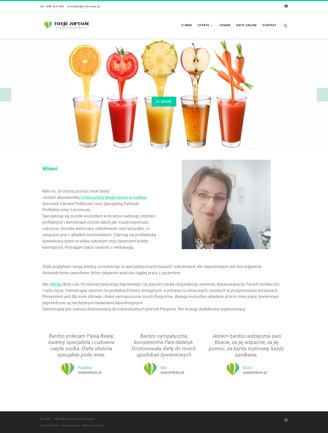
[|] (68, 24)
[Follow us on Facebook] (286, 6)
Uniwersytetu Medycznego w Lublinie (114, 197)
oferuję (55, 284)
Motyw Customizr (94, 425)
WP (55, 425)
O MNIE (142, 101)
